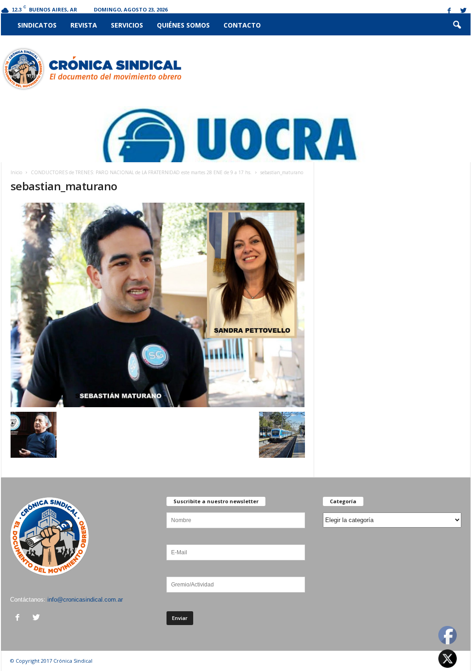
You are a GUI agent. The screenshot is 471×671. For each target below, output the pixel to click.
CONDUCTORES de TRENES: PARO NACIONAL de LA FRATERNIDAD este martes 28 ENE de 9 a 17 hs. (141, 172)
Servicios (127, 25)
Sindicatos (37, 25)
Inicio (16, 172)
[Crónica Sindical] (91, 69)
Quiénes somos (183, 25)
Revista (83, 25)
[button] (457, 25)
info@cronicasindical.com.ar (85, 599)
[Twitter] (463, 11)
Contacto (242, 25)
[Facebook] (449, 11)
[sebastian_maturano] (158, 305)
